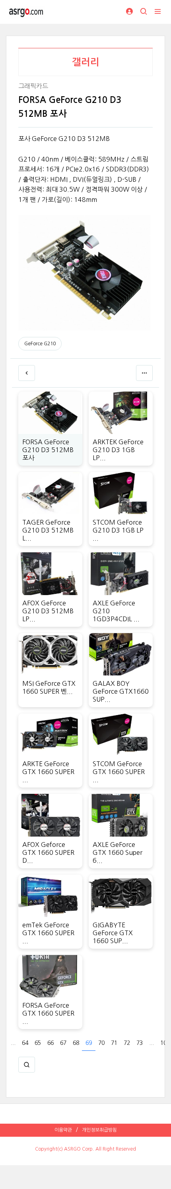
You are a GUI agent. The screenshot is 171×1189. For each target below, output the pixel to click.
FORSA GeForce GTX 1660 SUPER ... (48, 1013)
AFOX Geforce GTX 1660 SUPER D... (48, 852)
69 (89, 1043)
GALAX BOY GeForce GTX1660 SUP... (121, 691)
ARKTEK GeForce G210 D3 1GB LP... (118, 450)
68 (76, 1043)
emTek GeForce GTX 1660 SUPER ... (48, 933)
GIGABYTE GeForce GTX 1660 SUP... (113, 933)
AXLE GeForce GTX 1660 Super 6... (117, 852)
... (13, 1043)
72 (127, 1043)
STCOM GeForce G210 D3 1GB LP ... (118, 530)
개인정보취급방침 (99, 1130)
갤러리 (85, 62)
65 (38, 1043)
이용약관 (63, 1130)
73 (139, 1043)
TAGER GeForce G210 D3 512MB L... (48, 530)
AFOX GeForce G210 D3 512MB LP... (48, 611)
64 (25, 1043)
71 (114, 1043)
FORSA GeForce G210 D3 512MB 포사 (48, 450)
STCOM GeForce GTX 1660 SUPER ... (119, 772)
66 (50, 1043)
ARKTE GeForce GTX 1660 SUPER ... (48, 772)
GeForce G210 (40, 343)
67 (63, 1043)
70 (101, 1043)
